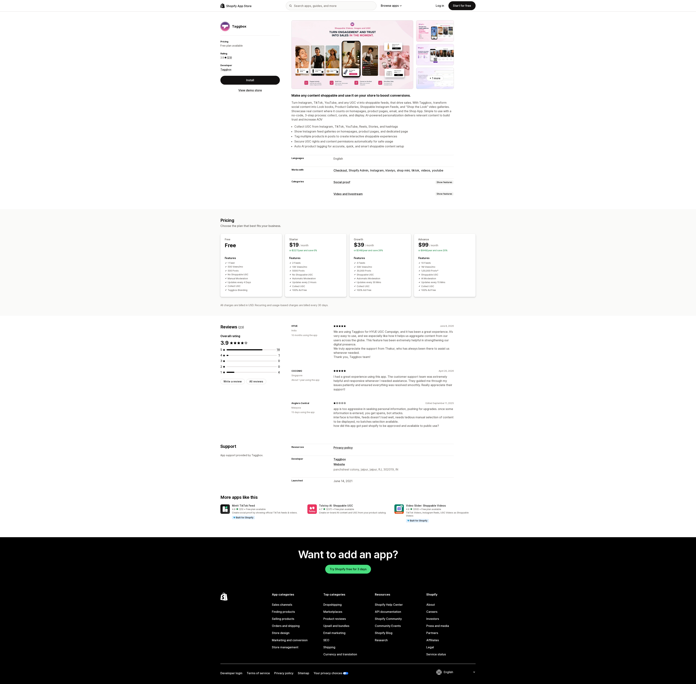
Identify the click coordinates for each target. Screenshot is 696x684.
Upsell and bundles (336, 626)
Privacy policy (343, 447)
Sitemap (303, 673)
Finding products (283, 611)
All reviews (256, 381)
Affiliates (432, 640)
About (430, 604)
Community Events (388, 626)
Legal (430, 647)
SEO (326, 640)
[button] (261, 512)
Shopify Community (388, 619)
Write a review (232, 381)
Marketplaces (332, 611)
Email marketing (334, 633)
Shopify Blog (383, 633)
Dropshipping (332, 604)
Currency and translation (340, 654)
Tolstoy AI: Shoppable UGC (336, 505)
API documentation (388, 611)
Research (381, 640)
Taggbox (225, 69)
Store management (285, 647)
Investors (432, 619)
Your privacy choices (328, 673)
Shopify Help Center (389, 604)
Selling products (283, 619)
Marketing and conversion (290, 640)
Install (250, 80)
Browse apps (390, 5)
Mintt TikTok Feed (243, 505)
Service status (436, 654)
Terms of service (258, 673)
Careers (431, 611)
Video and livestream (348, 194)
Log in (440, 5)
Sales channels (282, 604)
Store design (280, 633)
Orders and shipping (286, 626)
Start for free (462, 5)
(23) (229, 57)
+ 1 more (435, 78)
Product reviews (334, 619)
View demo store (250, 90)
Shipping (329, 647)
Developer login (231, 673)
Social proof (342, 182)
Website (339, 464)
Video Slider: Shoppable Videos (426, 505)
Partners (432, 633)
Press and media (437, 626)
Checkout (340, 170)
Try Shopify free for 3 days (348, 569)
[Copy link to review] (299, 326)
